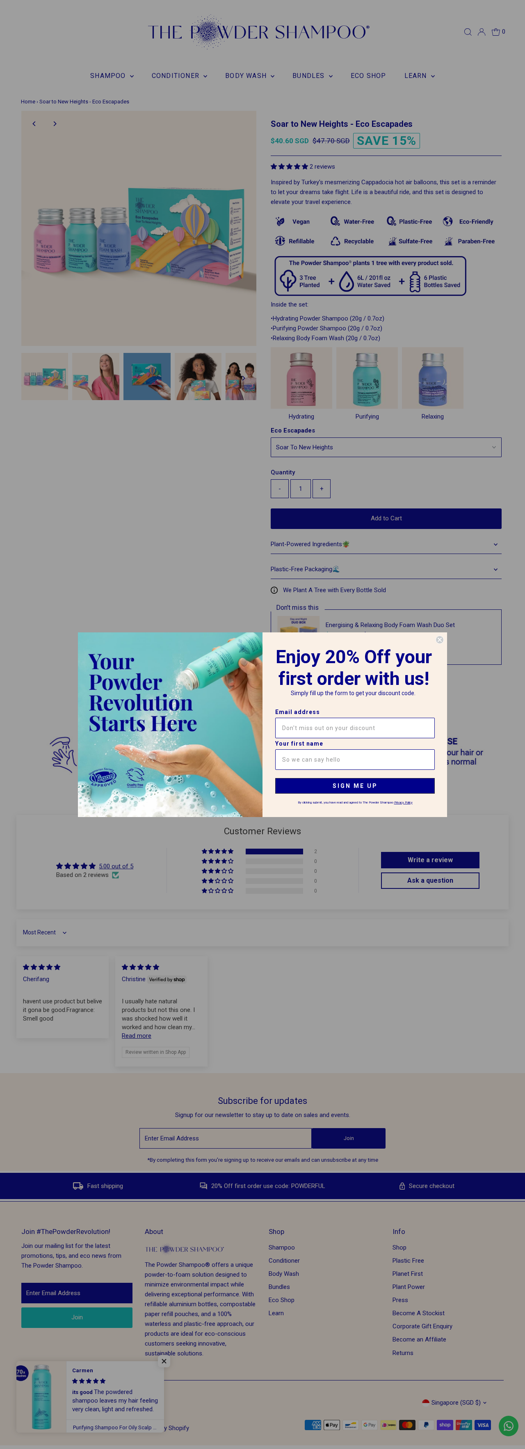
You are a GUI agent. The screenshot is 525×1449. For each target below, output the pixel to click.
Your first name (299, 743)
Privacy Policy (403, 802)
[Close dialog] (440, 640)
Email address (297, 712)
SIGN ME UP (355, 786)
